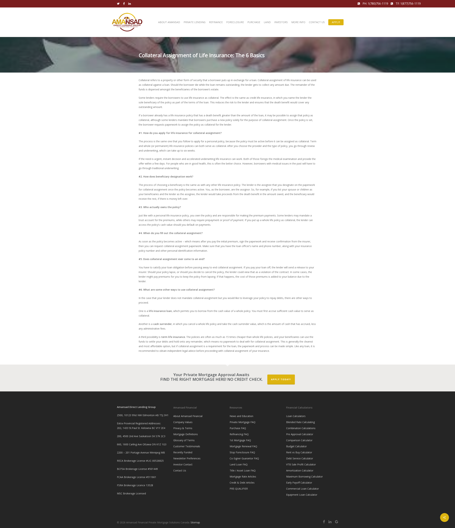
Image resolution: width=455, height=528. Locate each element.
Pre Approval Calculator (299, 434)
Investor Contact (182, 464)
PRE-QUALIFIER (239, 488)
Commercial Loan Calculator (302, 488)
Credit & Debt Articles (242, 482)
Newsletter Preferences (186, 458)
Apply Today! (281, 379)
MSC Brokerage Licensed (131, 493)
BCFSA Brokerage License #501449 (137, 469)
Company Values (182, 422)
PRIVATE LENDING (194, 22)
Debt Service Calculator (299, 458)
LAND (267, 22)
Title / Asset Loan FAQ (243, 470)
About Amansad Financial (187, 416)
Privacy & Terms (182, 428)
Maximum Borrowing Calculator (304, 476)
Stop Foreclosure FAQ (242, 452)
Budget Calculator (296, 446)
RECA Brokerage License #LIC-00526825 (140, 460)
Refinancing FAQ (239, 434)
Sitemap (195, 522)
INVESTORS (281, 22)
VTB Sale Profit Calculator (301, 464)
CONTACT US (317, 22)
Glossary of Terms (184, 440)
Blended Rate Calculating (300, 422)
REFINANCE (216, 22)
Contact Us (179, 470)
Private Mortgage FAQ (242, 422)
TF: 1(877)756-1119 (408, 4)
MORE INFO (298, 22)
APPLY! (336, 22)
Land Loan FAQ (239, 464)
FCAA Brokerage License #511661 (136, 477)
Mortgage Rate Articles (243, 476)
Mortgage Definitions (185, 434)
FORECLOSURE (235, 22)
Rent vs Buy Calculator (299, 452)
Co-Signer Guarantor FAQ (244, 458)
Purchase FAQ (238, 428)
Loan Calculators (296, 416)
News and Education (241, 416)
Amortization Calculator (299, 470)
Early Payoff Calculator (299, 482)
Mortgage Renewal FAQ (243, 446)
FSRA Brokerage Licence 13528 (135, 485)
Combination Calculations (300, 428)
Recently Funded (182, 452)
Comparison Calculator (299, 440)
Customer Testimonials (186, 446)
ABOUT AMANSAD (169, 22)
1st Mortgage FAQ (240, 440)
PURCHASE (253, 22)
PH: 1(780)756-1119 (375, 4)
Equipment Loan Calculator (301, 494)
